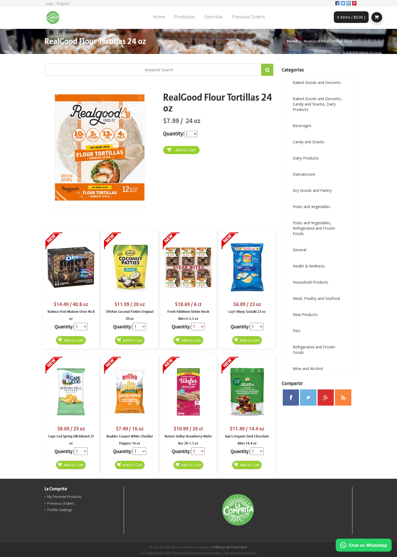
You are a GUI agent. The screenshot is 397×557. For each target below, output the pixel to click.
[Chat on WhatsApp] (364, 545)
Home (159, 17)
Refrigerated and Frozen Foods (314, 349)
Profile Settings (59, 509)
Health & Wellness (309, 266)
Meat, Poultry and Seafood (316, 298)
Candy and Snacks (308, 141)
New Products (305, 314)
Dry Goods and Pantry (312, 190)
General (299, 249)
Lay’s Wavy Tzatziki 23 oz (246, 311)
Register (63, 3)
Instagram (348, 3)
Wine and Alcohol (308, 368)
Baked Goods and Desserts (317, 82)
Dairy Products (306, 158)
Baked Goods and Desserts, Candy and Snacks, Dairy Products (317, 104)
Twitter (343, 3)
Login (49, 3)
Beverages (302, 125)
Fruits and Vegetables (311, 206)
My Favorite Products (64, 496)
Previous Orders (248, 17)
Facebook (337, 3)
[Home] (55, 18)
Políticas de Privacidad (229, 547)
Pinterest (354, 3)
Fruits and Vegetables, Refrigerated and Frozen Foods (314, 228)
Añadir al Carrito (181, 150)
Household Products (310, 282)
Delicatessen (304, 174)
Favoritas (213, 17)
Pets (297, 330)
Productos (184, 17)
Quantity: (173, 133)
